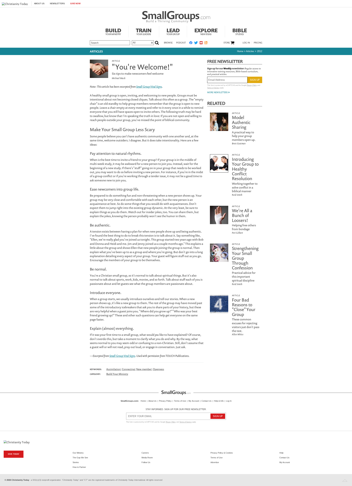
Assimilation (113, 369)
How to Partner (79, 467)
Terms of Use (180, 401)
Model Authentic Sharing (241, 122)
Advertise (214, 462)
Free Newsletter (225, 61)
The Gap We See (80, 457)
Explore (205, 31)
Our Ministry (78, 453)
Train (144, 31)
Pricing (258, 42)
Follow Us (146, 462)
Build (113, 31)
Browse (168, 42)
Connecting (128, 369)
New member (143, 369)
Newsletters (57, 3)
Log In (246, 42)
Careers (145, 453)
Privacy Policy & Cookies (221, 453)
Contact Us (206, 401)
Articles (96, 51)
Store (226, 42)
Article (116, 60)
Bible (239, 31)
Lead (173, 31)
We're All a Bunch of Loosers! (242, 215)
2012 (259, 51)
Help (281, 453)
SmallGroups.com (129, 401)
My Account (193, 401)
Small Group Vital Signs (149, 87)
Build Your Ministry (117, 374)
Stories (76, 462)
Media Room (147, 457)
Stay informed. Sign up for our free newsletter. (176, 409)
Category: (95, 374)
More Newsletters (217, 92)
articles (250, 51)
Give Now (75, 3)
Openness (158, 369)
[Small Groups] (176, 17)
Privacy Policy (252, 85)
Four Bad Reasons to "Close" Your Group (243, 307)
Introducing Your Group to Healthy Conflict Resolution (245, 169)
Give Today (13, 454)
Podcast (181, 42)
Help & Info (219, 401)
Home (240, 51)
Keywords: (96, 369)
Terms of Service (213, 88)
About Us (39, 3)
